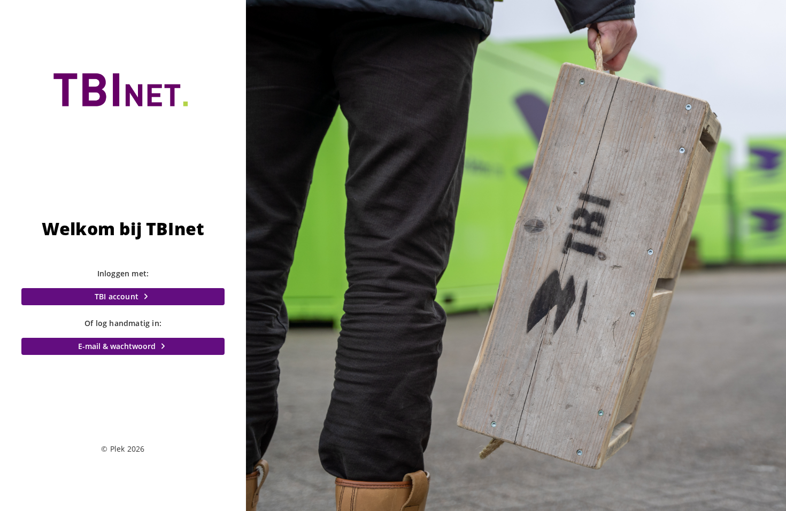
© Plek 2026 (122, 449)
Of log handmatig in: (122, 323)
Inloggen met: (123, 273)
